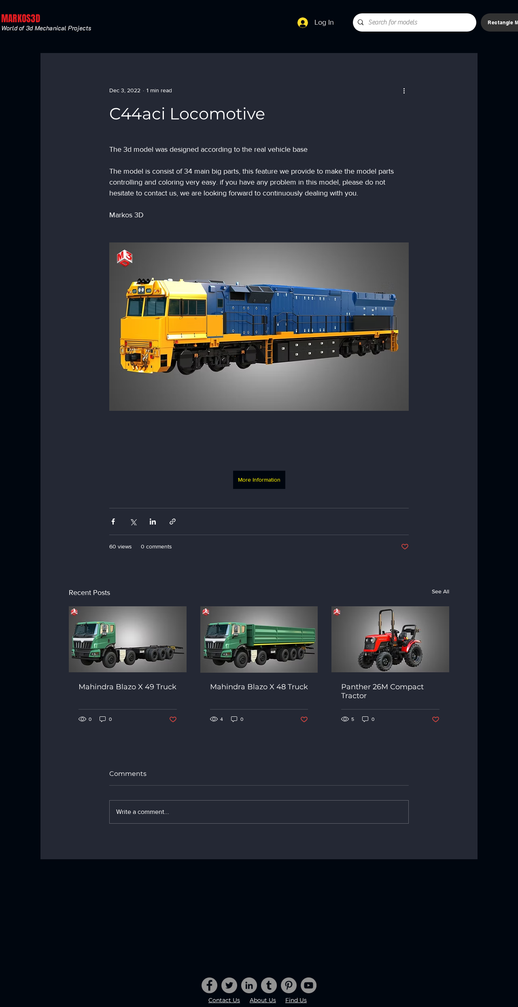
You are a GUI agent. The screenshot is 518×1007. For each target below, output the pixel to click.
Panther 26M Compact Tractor (382, 691)
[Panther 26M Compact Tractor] (390, 639)
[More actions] (404, 90)
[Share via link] (172, 521)
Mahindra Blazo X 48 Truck (259, 686)
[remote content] (259, 441)
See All (440, 591)
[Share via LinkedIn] (153, 521)
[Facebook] (209, 985)
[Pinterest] (289, 985)
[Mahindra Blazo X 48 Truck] (259, 639)
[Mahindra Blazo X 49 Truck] (128, 639)
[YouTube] (308, 985)
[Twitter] (229, 985)
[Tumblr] (269, 985)
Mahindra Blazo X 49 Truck (127, 686)
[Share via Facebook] (113, 521)
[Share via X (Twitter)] (133, 521)
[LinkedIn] (249, 985)
